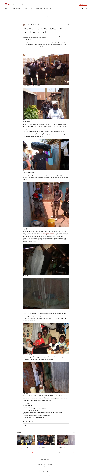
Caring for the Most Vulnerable (50, 16)
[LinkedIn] (43, 471)
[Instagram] (86, 8)
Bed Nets (23, 16)
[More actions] (68, 24)
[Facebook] (82, 8)
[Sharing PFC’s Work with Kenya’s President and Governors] (26, 440)
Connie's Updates (40, 16)
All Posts (18, 16)
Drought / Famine (31, 16)
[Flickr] (49, 471)
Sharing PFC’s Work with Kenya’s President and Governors (24, 448)
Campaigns (61, 16)
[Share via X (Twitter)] (26, 421)
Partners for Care (21, 4)
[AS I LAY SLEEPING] (66, 440)
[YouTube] (84, 8)
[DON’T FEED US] (46, 440)
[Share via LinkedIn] (29, 421)
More (66, 16)
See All (74, 432)
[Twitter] (42, 471)
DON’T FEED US (42, 447)
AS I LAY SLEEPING (63, 447)
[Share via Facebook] (23, 421)
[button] (73, 16)
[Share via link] (32, 421)
